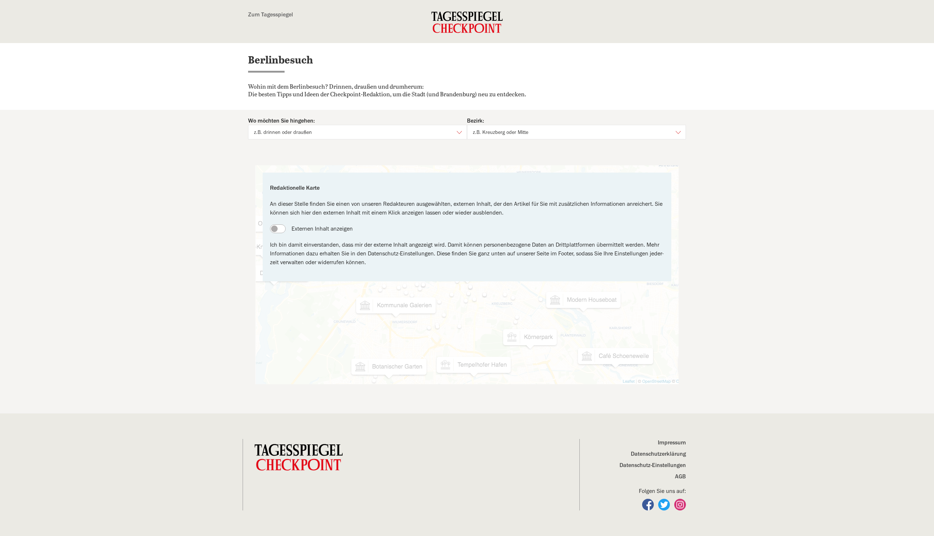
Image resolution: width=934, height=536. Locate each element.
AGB (680, 476)
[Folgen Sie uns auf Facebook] (648, 504)
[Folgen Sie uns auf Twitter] (664, 504)
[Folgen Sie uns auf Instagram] (680, 504)
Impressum (672, 443)
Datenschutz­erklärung (658, 454)
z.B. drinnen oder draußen (283, 132)
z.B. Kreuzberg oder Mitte (500, 132)
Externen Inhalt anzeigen (322, 229)
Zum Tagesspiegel (270, 15)
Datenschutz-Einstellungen (653, 465)
